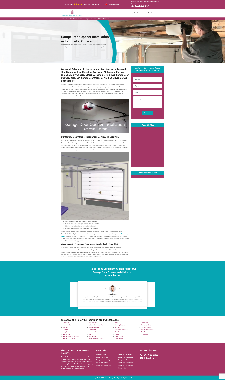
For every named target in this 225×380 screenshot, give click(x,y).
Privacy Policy (122, 368)
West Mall (144, 332)
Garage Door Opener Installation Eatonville (97, 19)
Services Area (150, 13)
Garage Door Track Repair (125, 354)
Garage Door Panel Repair (125, 363)
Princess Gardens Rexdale (96, 339)
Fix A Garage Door (101, 354)
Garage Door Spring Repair (104, 360)
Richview (117, 323)
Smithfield (118, 327)
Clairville (65, 327)
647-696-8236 (140, 6)
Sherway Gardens (120, 325)
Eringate (65, 332)
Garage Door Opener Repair (104, 365)
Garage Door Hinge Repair (125, 357)
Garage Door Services (135, 13)
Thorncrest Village (146, 325)
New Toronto (92, 336)
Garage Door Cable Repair (125, 365)
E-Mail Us (149, 358)
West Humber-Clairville (147, 330)
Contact (160, 13)
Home (124, 13)
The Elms (117, 334)
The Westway (119, 339)
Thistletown (144, 323)
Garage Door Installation (103, 357)
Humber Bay (66, 334)
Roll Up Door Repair (102, 363)
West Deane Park (146, 327)
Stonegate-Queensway (121, 330)
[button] (107, 289)
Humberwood (93, 323)
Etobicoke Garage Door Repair (112, 378)
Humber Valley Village (69, 339)
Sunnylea (117, 332)
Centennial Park (67, 325)
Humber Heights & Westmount (71, 336)
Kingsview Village (94, 327)
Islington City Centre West (96, 325)
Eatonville (65, 330)
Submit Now (147, 113)
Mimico (91, 334)
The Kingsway (119, 336)
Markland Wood (93, 332)
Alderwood (66, 323)
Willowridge (144, 334)
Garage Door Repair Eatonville (74, 19)
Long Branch (92, 330)
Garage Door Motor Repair (125, 360)
